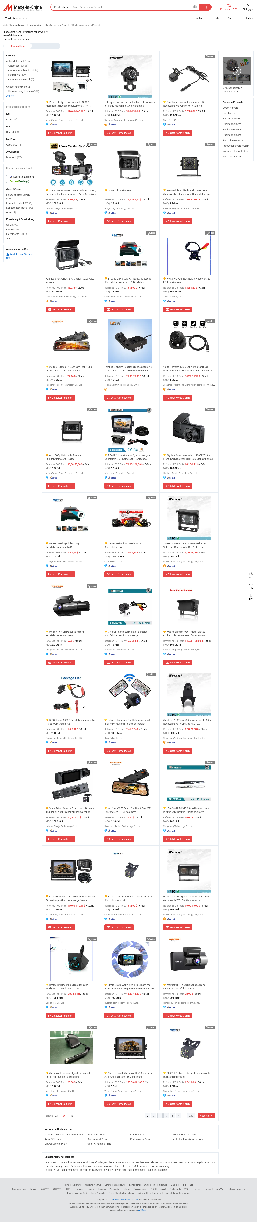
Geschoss (14, 144)
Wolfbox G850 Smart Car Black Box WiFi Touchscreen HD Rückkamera (127, 810)
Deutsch (102, 1188)
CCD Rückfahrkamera (119, 190)
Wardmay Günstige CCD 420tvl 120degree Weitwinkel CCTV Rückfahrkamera (186, 898)
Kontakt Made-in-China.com (142, 1184)
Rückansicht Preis (97, 1139)
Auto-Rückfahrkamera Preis (188, 1139)
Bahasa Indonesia (236, 1188)
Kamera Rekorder (232, 118)
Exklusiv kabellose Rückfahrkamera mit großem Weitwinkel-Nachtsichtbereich (127, 721)
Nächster (205, 1115)
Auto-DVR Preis (53, 1139)
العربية (163, 1188)
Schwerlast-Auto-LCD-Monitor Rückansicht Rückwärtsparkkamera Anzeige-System (71, 898)
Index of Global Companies (177, 1193)
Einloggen (248, 9)
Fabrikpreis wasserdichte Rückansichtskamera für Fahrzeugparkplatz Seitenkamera (129, 103)
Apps (230, 18)
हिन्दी (186, 1188)
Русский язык (140, 1188)
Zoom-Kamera (230, 107)
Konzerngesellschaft (20, 207)
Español (90, 1188)
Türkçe (208, 1188)
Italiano (126, 1188)
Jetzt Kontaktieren (62, 133)
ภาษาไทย (196, 1188)
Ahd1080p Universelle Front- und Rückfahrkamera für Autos (65, 456)
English (33, 1188)
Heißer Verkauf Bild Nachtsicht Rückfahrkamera (122, 545)
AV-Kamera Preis (96, 1134)
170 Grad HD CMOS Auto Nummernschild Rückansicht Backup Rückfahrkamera (187, 810)
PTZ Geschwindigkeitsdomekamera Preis (65, 1134)
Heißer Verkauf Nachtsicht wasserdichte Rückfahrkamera (186, 280)
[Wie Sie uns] (184, 1184)
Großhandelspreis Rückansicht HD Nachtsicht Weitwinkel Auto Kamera (183, 103)
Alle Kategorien (16, 18)
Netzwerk (14, 157)
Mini (11, 119)
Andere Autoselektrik (21, 79)
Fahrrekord (17, 74)
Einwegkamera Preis (56, 1143)
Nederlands (175, 1188)
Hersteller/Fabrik (19, 203)
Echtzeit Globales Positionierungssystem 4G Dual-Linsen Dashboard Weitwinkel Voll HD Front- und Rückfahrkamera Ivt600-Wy (128, 368)
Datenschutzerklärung (115, 1184)
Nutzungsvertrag (93, 1184)
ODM (13, 229)
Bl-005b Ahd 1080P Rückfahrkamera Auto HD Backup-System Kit (70, 721)
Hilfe (216, 18)
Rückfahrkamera (232, 124)
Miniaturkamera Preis (184, 1134)
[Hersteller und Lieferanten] (22, 7)
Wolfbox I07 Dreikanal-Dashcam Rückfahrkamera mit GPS (65, 633)
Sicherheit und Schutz (18, 86)
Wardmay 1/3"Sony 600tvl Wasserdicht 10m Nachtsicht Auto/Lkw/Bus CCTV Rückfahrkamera (187, 721)
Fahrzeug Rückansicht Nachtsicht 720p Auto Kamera (70, 280)
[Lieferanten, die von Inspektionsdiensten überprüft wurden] (21, 176)
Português (114, 1188)
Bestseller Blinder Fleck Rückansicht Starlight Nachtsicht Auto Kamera (67, 986)
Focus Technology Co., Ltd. (125, 1199)
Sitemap (163, 1184)
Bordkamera (229, 113)
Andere (10, 95)
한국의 (154, 1188)
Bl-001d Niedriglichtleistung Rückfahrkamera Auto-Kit (62, 545)
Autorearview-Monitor (23, 70)
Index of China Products (149, 1193)
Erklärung (76, 1184)
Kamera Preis (137, 1134)
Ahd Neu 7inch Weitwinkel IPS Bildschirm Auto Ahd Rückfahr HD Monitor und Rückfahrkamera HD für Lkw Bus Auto (128, 1075)
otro (11, 212)
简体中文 (45, 1188)
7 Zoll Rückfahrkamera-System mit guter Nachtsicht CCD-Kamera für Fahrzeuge (127, 456)
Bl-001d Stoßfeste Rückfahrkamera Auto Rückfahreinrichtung (186, 1074)
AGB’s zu (142, 1210)
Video (211, 56)
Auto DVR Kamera (232, 156)
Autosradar (18, 65)
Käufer (198, 18)
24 (56, 1115)
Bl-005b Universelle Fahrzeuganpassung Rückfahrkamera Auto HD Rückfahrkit (127, 280)
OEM (12, 224)
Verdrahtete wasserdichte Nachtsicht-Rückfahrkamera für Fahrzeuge (126, 633)
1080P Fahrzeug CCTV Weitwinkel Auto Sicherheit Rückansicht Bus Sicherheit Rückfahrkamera (184, 545)
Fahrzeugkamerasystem (236, 145)
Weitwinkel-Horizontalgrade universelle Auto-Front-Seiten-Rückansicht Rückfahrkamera (68, 1075)
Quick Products (98, 1193)
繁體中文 (57, 1188)
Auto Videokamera (233, 140)
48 (71, 1115)
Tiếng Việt (219, 1188)
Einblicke (175, 1184)
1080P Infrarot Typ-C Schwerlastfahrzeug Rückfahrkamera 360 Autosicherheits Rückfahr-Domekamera (189, 368)
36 (64, 1115)
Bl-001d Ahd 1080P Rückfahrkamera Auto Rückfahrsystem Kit (128, 898)
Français (79, 1188)
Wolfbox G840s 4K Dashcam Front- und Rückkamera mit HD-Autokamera (69, 368)
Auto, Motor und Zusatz (19, 61)
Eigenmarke (16, 234)
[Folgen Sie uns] (191, 1184)
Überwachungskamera (23, 91)
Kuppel (12, 132)
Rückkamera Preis (140, 1139)
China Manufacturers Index (121, 1193)
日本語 (68, 1188)
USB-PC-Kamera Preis (99, 1143)
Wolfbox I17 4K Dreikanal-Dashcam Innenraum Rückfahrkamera (184, 986)
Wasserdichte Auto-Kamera (238, 151)
